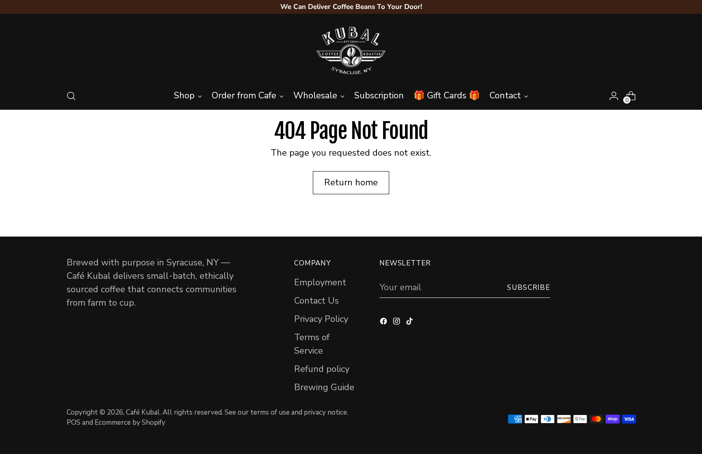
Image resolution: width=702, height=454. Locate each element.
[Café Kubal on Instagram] (397, 322)
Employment (320, 282)
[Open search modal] (71, 96)
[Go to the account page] (614, 96)
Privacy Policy (321, 319)
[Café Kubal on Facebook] (384, 322)
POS (73, 422)
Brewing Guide (324, 387)
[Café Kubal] (351, 50)
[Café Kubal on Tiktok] (410, 322)
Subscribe (528, 287)
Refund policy (321, 369)
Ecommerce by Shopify (130, 422)
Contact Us (316, 301)
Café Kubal (143, 412)
